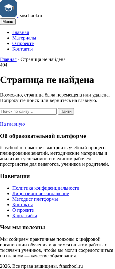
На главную (12, 124)
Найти (65, 111)
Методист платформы (35, 199)
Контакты (22, 48)
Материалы (24, 37)
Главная (20, 32)
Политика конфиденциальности (45, 188)
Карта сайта (24, 215)
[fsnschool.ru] (9, 15)
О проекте (23, 43)
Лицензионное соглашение (40, 193)
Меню (7, 21)
